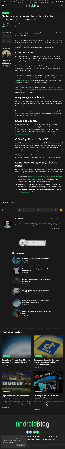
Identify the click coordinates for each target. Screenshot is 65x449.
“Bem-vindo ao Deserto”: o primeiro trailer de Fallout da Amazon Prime (6, 64)
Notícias (5, 13)
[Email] (61, 210)
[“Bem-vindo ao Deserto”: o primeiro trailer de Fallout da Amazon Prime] (6, 54)
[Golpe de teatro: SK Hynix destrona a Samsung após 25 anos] (16, 382)
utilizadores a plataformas (26, 113)
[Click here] (32, 242)
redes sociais (25, 192)
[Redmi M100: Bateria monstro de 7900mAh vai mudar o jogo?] (16, 281)
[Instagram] (59, 229)
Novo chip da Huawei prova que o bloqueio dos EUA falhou (46, 397)
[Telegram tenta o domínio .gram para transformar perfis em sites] (16, 271)
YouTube (37, 33)
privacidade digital (54, 143)
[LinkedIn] (61, 229)
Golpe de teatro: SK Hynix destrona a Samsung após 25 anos (15, 397)
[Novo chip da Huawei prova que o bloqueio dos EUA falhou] (48, 382)
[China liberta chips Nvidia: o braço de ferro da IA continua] (16, 260)
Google (60, 43)
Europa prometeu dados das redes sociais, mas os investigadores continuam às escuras (46, 362)
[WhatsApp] (62, 1)
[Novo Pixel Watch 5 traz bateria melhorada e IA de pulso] (16, 313)
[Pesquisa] (62, 5)
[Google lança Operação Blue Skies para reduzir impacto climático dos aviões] (16, 302)
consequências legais (22, 134)
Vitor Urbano (48, 24)
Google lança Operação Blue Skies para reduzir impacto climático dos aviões (16, 361)
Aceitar (20, 445)
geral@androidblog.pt (9, 1)
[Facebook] (56, 1)
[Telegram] (60, 1)
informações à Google (22, 80)
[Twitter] (58, 1)
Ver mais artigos (55, 218)
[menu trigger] (3, 5)
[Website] (52, 229)
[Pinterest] (56, 210)
